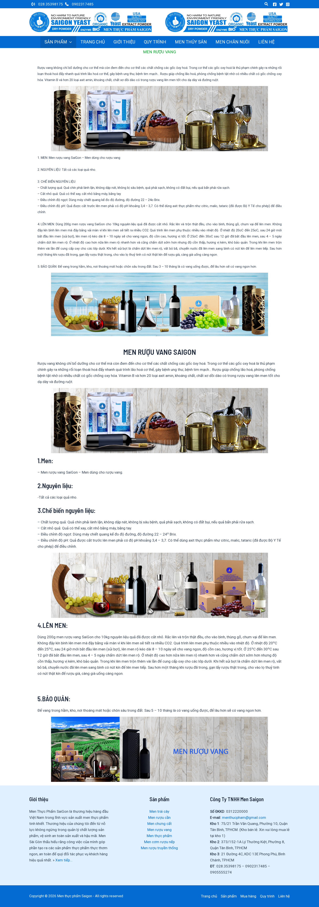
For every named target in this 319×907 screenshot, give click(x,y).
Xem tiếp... (63, 860)
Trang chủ (209, 896)
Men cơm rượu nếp (159, 842)
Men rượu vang (159, 829)
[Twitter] (281, 4)
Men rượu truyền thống (159, 848)
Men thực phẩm (159, 836)
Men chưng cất (159, 823)
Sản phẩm (229, 896)
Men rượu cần (159, 817)
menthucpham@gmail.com (244, 817)
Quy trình (267, 896)
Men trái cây (159, 811)
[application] (69, 42)
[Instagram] (288, 4)
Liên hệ (284, 896)
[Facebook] (275, 4)
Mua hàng (248, 896)
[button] (266, 4)
